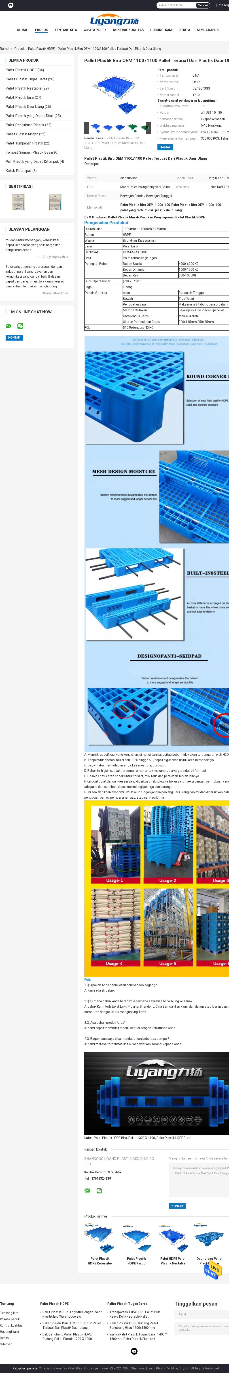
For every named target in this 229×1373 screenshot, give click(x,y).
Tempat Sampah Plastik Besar (29, 152)
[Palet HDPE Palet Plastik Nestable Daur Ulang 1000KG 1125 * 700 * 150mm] (173, 1239)
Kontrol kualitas (128, 30)
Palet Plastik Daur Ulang (25, 107)
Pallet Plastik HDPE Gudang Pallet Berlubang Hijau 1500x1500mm (134, 1325)
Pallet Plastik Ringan (22, 134)
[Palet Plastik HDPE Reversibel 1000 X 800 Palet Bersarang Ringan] (100, 1239)
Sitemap (6, 1344)
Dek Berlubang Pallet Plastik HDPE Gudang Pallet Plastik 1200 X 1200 (67, 1337)
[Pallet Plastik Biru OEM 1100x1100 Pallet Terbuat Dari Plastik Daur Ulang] (115, 94)
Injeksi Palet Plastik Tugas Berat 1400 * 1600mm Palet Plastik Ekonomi (138, 1337)
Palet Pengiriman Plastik (25, 125)
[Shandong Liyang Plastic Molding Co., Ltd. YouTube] (11, 5)
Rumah (22, 30)
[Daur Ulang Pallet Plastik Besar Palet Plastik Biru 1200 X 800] (209, 1239)
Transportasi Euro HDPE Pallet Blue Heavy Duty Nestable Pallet (135, 1314)
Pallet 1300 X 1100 (141, 1138)
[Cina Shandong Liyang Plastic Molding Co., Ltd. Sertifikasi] (18, 202)
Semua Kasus (207, 30)
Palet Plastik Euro (20, 97)
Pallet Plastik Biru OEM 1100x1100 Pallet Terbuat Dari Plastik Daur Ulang (115, 142)
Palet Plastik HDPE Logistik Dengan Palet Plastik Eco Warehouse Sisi (72, 1314)
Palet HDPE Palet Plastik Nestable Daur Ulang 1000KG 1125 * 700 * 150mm (173, 1261)
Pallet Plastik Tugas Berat (26, 79)
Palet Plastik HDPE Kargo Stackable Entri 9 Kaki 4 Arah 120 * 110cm (136, 1261)
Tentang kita (66, 30)
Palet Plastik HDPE (41, 48)
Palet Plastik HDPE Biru (110, 1138)
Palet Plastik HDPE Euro (173, 1138)
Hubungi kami (161, 30)
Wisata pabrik (95, 30)
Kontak (165, 147)
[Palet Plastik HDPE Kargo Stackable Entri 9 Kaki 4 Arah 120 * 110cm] (136, 1239)
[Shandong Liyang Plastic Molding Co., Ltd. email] (11, 326)
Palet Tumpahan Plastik (24, 143)
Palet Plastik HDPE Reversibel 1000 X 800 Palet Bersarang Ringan (100, 1261)
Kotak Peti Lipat (19, 171)
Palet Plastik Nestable (24, 88)
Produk (41, 30)
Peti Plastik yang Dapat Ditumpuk (32, 161)
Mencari (203, 5)
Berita (184, 30)
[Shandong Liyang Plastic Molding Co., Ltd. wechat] (23, 326)
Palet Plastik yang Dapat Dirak (30, 116)
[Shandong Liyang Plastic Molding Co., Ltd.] (114, 19)
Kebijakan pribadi (25, 1368)
